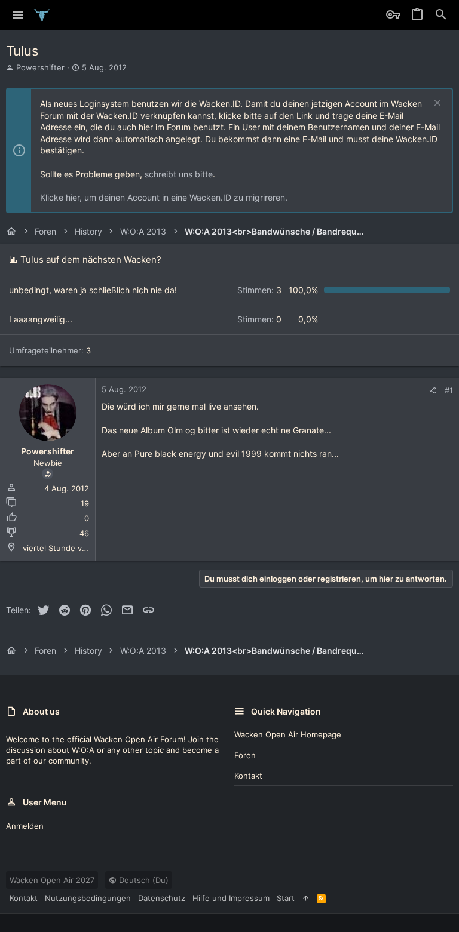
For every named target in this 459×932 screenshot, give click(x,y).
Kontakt (248, 775)
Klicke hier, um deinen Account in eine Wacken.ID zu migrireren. (163, 197)
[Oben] (305, 898)
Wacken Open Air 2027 (52, 880)
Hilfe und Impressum (231, 898)
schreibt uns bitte (179, 174)
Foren (245, 755)
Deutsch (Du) (143, 880)
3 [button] (259, 290)
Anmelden (25, 826)
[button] (18, 15)
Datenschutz (161, 898)
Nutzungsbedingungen (88, 898)
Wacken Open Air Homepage (287, 734)
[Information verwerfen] (436, 104)
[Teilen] (432, 390)
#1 (449, 390)
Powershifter (40, 67)
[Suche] (441, 14)
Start (286, 898)
